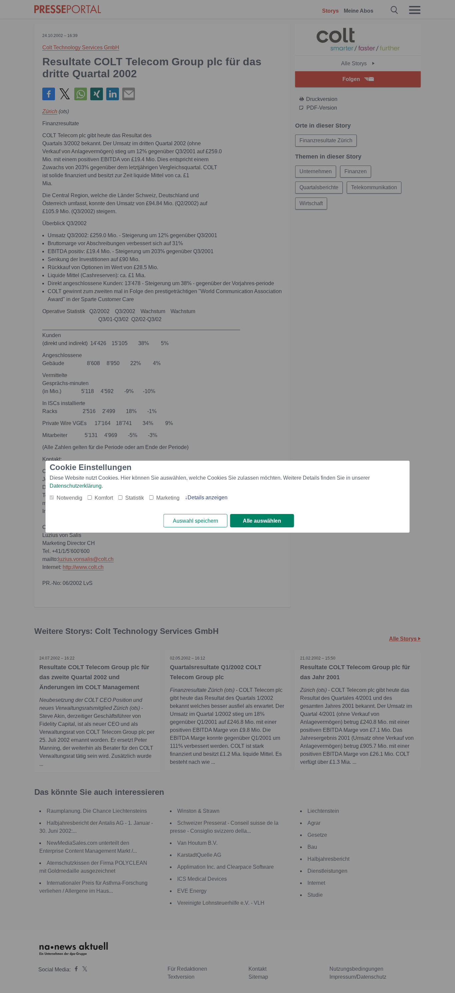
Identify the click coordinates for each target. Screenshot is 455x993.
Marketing (168, 498)
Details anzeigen (208, 497)
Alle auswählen (262, 521)
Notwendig (69, 498)
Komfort (104, 498)
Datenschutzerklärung (76, 486)
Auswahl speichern (195, 521)
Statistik (134, 498)
